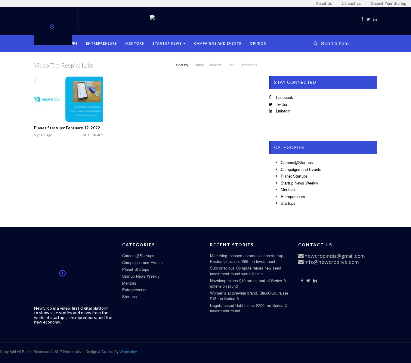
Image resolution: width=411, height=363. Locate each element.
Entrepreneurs (101, 43)
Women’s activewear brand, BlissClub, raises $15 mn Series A (249, 295)
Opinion (258, 43)
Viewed (215, 64)
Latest (199, 64)
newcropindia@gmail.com (334, 255)
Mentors (134, 43)
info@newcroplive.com (331, 261)
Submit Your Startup (388, 3)
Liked (230, 64)
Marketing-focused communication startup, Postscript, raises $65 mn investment (247, 258)
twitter (281, 104)
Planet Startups (294, 176)
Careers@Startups (297, 162)
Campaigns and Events (217, 43)
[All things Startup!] (53, 25)
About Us (324, 3)
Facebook (284, 97)
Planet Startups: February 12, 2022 (67, 127)
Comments (248, 64)
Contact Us (351, 3)
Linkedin (282, 111)
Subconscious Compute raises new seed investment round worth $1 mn (245, 270)
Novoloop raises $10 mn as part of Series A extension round (248, 283)
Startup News (168, 43)
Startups (288, 203)
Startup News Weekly (299, 183)
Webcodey (128, 351)
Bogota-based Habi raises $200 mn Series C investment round (248, 308)
